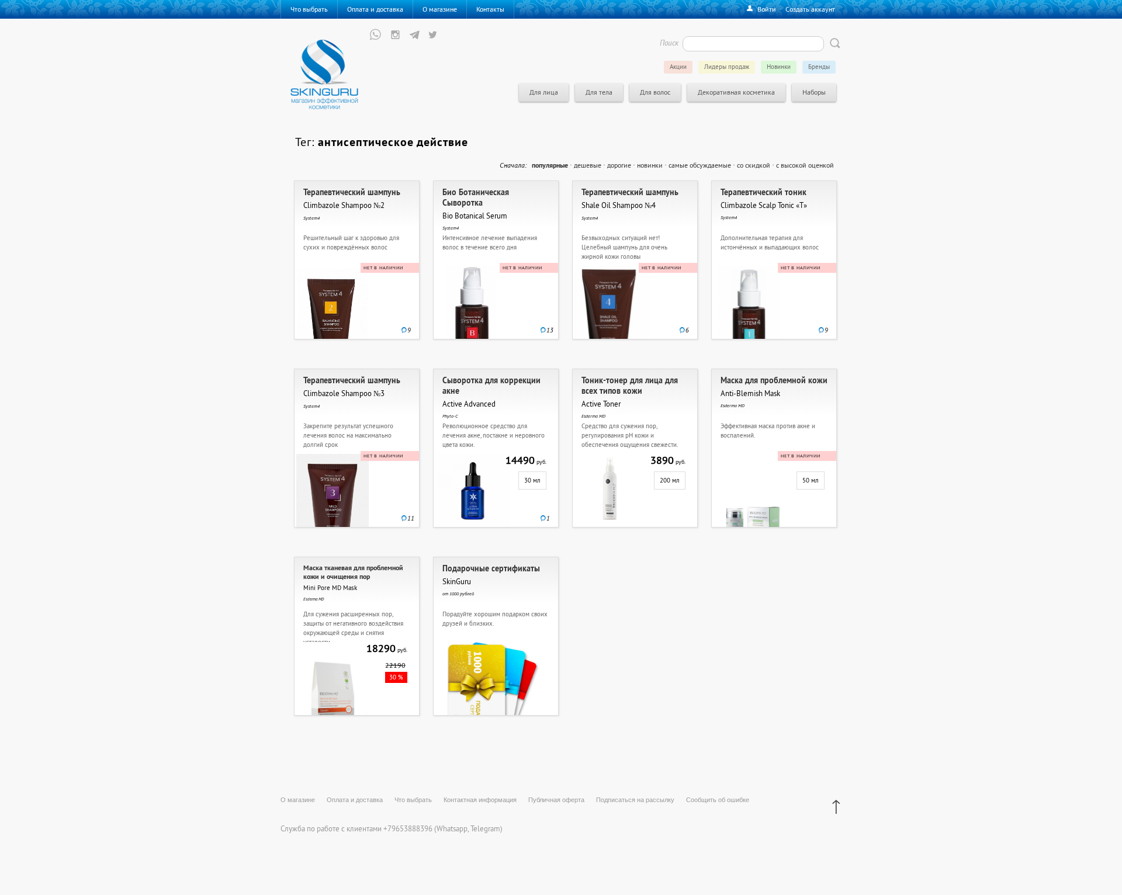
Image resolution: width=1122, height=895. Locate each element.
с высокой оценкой (805, 165)
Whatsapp (452, 828)
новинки (650, 165)
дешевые (587, 165)
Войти (766, 9)
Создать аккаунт (810, 9)
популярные (550, 165)
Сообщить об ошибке (717, 799)
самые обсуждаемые (700, 165)
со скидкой (753, 165)
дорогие (619, 165)
